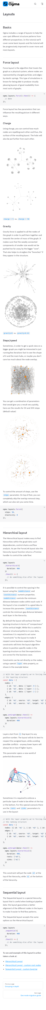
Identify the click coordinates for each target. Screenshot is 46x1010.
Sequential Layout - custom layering (21, 969)
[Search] (35, 4)
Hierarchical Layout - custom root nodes (23, 965)
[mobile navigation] (42, 4)
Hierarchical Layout (14, 961)
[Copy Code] (42, 95)
